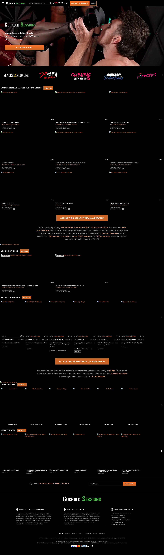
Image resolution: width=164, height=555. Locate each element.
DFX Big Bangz (79, 339)
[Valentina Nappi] (61, 405)
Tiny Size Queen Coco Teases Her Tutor (70, 286)
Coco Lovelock (66, 287)
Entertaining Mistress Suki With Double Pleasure (20, 286)
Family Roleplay (62, 350)
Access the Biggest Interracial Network (82, 218)
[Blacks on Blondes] (16, 75)
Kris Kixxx (121, 164)
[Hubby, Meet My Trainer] (12, 451)
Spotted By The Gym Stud (119, 122)
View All (48, 88)
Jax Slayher (23, 524)
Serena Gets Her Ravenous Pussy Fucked (71, 163)
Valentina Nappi (61, 424)
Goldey (3, 205)
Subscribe (129, 484)
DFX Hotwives (103, 339)
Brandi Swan (15, 124)
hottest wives (41, 516)
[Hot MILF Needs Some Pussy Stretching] (133, 451)
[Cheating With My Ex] (81, 77)
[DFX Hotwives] (146, 77)
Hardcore (4, 346)
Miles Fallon (15, 287)
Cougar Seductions (129, 339)
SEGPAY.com (96, 543)
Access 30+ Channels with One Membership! (82, 361)
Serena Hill (77, 164)
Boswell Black (59, 124)
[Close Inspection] (85, 451)
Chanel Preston (85, 424)
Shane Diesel (42, 522)
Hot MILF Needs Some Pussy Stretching (124, 163)
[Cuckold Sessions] (15, 3)
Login (93, 3)
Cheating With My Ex (33, 339)
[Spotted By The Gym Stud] (61, 451)
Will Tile (116, 124)
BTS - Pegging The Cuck (64, 203)
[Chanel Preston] (85, 405)
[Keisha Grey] (109, 405)
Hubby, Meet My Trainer (10, 122)
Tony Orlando (59, 164)
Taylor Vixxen (122, 124)
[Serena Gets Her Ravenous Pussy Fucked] (109, 451)
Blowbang (85, 348)
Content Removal (122, 543)
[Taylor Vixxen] (133, 405)
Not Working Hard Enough (119, 203)
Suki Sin (21, 287)
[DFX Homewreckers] (61, 317)
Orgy (91, 348)
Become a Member (79, 3)
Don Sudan (4, 287)
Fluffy (65, 124)
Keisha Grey (108, 424)
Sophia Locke (30, 524)
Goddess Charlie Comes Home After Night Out (72, 122)
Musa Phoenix (5, 164)
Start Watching (24, 48)
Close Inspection (8, 163)
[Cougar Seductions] (114, 77)
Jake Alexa (127, 164)
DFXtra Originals (8, 339)
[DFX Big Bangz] (85, 317)
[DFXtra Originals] (49, 75)
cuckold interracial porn (27, 522)
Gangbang (77, 348)
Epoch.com (46, 543)
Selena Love (16, 205)
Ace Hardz (58, 287)
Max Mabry (9, 124)
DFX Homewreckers (57, 339)
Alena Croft (40, 524)
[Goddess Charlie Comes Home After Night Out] (36, 451)
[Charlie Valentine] (36, 405)
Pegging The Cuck (8, 203)
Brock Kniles (125, 205)
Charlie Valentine (71, 124)
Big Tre (3, 124)
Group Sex (77, 351)
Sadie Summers (21, 164)
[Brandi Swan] (12, 405)
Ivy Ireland (118, 205)
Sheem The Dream (68, 164)
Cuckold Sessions (7, 127)
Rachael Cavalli (114, 164)
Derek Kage (13, 164)
